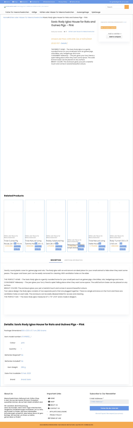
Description (56, 260)
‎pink (23, 343)
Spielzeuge (96, 12)
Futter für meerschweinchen (17, 12)
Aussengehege (83, 12)
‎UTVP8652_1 (26, 336)
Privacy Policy (62, 2)
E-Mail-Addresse (97, 398)
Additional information (73, 260)
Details (64, 43)
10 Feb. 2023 (26, 373)
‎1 (21, 349)
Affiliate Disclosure (49, 2)
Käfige (34, 12)
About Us (25, 2)
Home (8, 2)
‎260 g (23, 367)
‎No (22, 355)
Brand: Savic (26, 379)
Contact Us (35, 2)
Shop (15, 2)
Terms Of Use (75, 2)
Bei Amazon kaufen (108, 27)
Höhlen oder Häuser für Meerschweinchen (57, 12)
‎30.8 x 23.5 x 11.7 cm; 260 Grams (33, 330)
